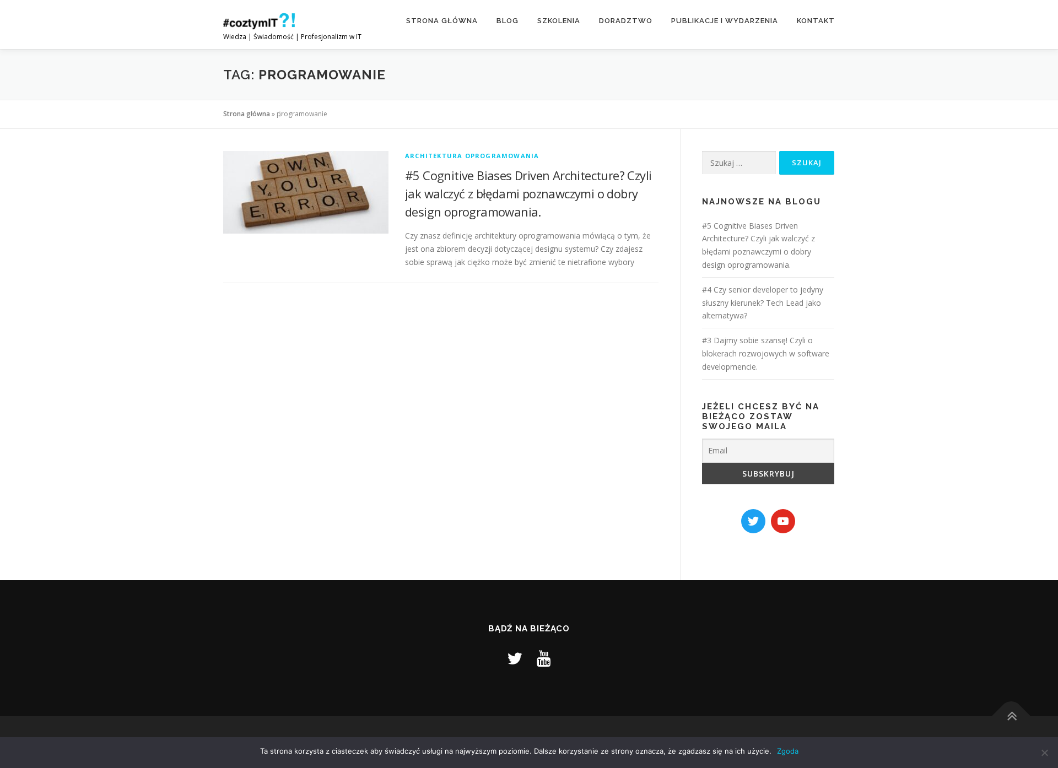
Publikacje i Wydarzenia (724, 21)
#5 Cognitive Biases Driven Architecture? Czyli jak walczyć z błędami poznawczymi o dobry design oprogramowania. (528, 193)
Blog (507, 21)
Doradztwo (625, 21)
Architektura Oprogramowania (472, 156)
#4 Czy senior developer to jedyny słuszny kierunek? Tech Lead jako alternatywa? (762, 302)
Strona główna (442, 21)
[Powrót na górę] (1011, 716)
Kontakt (816, 21)
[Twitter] (514, 658)
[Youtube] (544, 658)
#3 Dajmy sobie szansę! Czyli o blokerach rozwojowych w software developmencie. (765, 353)
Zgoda (787, 751)
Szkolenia (558, 21)
